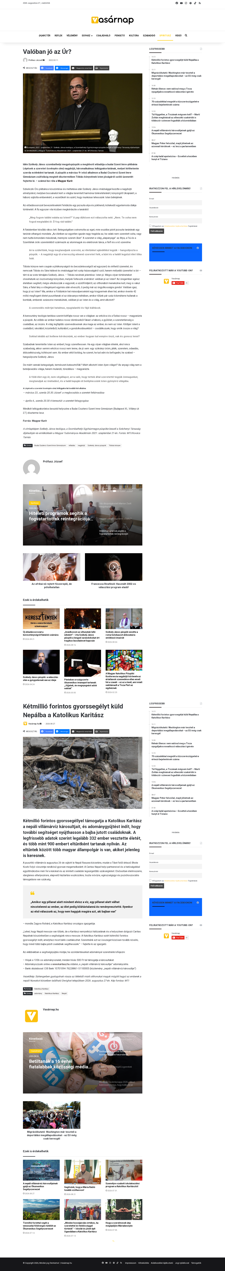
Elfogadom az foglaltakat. (175, 226)
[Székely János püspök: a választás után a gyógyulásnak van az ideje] (41, 662)
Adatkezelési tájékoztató (162, 1263)
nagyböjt (81, 446)
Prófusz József (35, 60)
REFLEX (58, 35)
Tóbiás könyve (114, 446)
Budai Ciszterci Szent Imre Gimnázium (50, 446)
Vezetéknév (153, 208)
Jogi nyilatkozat (182, 1263)
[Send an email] (44, 60)
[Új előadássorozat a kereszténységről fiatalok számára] (41, 618)
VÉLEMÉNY (72, 35)
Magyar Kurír (65, 180)
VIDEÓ (178, 35)
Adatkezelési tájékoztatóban (176, 226)
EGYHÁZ (86, 35)
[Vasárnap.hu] (112, 20)
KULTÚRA (134, 35)
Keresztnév (153, 217)
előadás (72, 446)
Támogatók (196, 1263)
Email (151, 199)
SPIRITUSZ (165, 35)
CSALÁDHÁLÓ (103, 35)
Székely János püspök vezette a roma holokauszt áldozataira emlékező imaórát (122, 635)
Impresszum (130, 1263)
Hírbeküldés (143, 1263)
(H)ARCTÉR (44, 35)
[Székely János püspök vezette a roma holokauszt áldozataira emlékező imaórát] (124, 618)
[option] (82, 515)
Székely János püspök (97, 446)
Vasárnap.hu (66, 1263)
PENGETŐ (120, 35)
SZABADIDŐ (149, 35)
